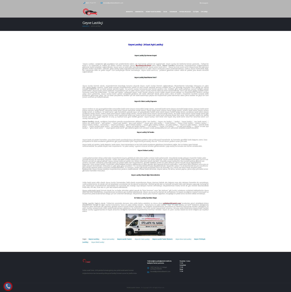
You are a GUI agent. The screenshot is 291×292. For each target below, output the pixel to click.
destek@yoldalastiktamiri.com (113, 3)
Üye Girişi (204, 12)
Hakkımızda (139, 12)
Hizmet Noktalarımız (153, 12)
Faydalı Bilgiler (185, 12)
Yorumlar (173, 12)
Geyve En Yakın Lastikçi (142, 239)
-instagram (204, 3)
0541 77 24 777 (91, 3)
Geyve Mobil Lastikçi (97, 242)
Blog (165, 12)
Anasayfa (129, 12)
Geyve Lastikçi (94, 239)
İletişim (195, 12)
